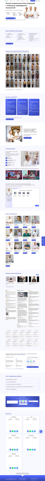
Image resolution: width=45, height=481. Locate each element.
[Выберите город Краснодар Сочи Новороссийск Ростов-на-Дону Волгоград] (33, 359)
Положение (35, 368)
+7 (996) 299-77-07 (10, 456)
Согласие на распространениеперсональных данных (34, 478)
